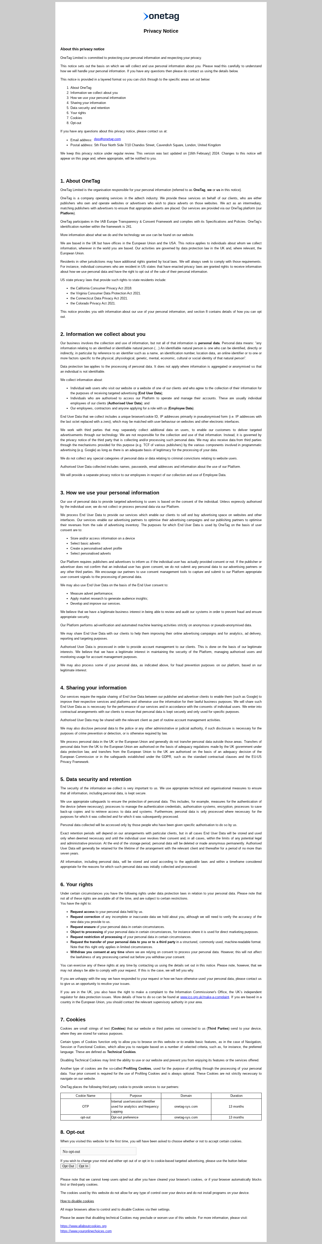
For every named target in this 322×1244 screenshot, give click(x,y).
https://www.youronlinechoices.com (86, 1231)
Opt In (83, 1166)
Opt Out (68, 1166)
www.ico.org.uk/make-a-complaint (204, 997)
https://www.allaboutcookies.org (83, 1226)
